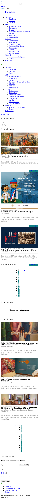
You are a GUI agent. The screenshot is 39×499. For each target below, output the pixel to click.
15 (19, 296)
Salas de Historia (14, 51)
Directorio (8, 486)
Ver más (33, 170)
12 (19, 290)
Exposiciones (13, 28)
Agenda (11, 30)
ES (4, 9)
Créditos (7, 492)
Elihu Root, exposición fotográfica (18, 250)
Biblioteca (12, 33)
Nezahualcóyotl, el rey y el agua (17, 211)
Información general (15, 26)
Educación (8, 55)
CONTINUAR (24, 465)
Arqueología (13, 48)
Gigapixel (12, 22)
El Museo (8, 39)
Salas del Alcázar (14, 53)
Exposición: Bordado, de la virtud (19, 31)
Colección (8, 17)
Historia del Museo (15, 44)
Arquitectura (13, 42)
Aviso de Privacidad (11, 490)
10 (19, 286)
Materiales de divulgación (17, 57)
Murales (11, 50)
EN (8, 9)
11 (18, 288)
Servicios (12, 35)
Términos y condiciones (12, 488)
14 (19, 294)
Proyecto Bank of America (14, 156)
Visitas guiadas (13, 37)
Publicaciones (9, 60)
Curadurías (12, 19)
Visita (6, 24)
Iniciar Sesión (10, 12)
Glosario (11, 59)
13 (19, 292)
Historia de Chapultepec (16, 46)
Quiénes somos (13, 40)
